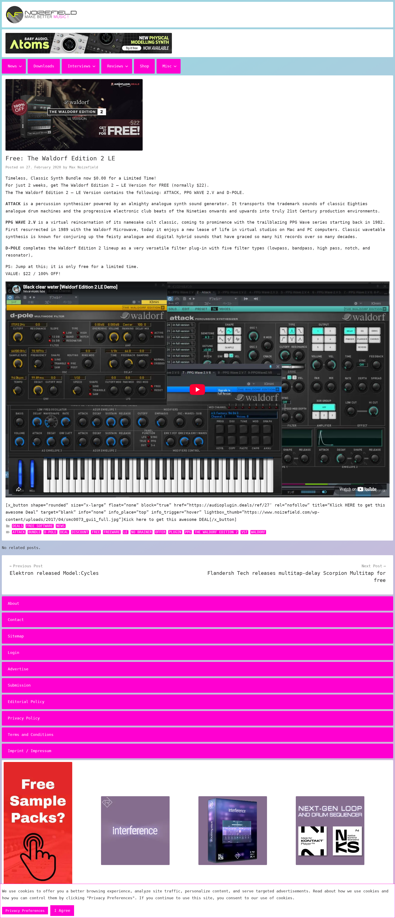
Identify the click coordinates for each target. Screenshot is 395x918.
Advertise (18, 669)
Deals (18, 526)
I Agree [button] (62, 910)
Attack (19, 532)
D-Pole (50, 532)
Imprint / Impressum (29, 750)
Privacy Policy (24, 718)
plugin (175, 532)
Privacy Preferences (25, 911)
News (12, 66)
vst (244, 532)
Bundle (34, 532)
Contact (16, 619)
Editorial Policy (26, 701)
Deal (64, 532)
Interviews (79, 66)
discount (80, 532)
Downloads (44, 66)
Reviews (115, 66)
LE (125, 532)
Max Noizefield (83, 167)
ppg (188, 532)
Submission (19, 685)
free (96, 532)
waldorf (258, 532)
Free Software (39, 526)
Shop (144, 66)
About (13, 603)
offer (160, 532)
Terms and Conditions (30, 734)
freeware (112, 532)
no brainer (141, 532)
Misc (167, 66)
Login (13, 652)
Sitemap (16, 636)
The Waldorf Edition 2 (216, 532)
